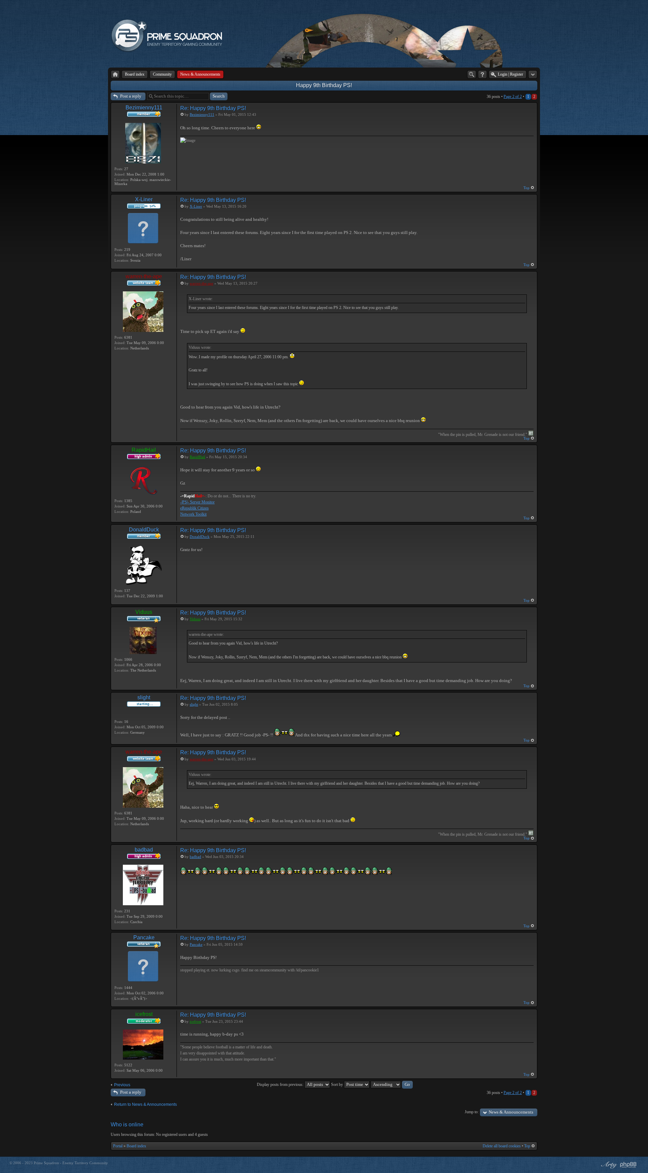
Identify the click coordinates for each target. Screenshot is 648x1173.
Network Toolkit (193, 514)
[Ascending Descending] (392, 1084)
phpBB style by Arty (608, 1165)
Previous (122, 1085)
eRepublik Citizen (194, 508)
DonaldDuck (144, 529)
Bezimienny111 (144, 107)
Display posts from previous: (280, 1084)
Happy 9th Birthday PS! (324, 85)
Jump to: (472, 1112)
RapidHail (144, 450)
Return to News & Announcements (145, 1104)
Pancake (144, 937)
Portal (118, 1146)
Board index (136, 1146)
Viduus (143, 612)
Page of (513, 96)
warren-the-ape (144, 276)
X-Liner (144, 199)
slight (143, 697)
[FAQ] (482, 74)
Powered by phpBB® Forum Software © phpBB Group (628, 1165)
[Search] (471, 74)
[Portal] (115, 74)
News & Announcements (511, 1112)
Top (526, 188)
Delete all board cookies (502, 1146)
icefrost (144, 1014)
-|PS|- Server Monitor (197, 502)
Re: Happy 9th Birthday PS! (213, 108)
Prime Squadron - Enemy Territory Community (71, 1163)
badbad (144, 850)
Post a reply (130, 96)
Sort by (337, 1084)
